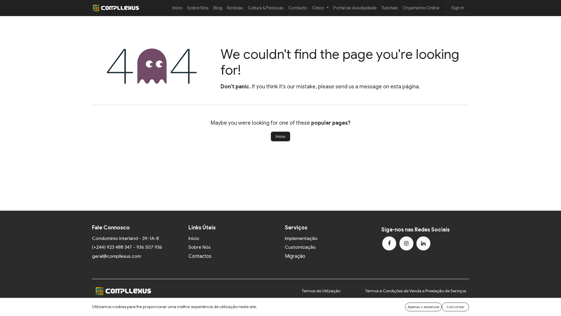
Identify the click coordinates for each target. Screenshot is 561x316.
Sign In (457, 8)
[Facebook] (389, 243)
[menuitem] (177, 8)
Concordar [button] (455, 307)
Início (280, 136)
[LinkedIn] (423, 243)
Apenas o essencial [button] (423, 307)
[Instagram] (406, 243)
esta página (404, 86)
